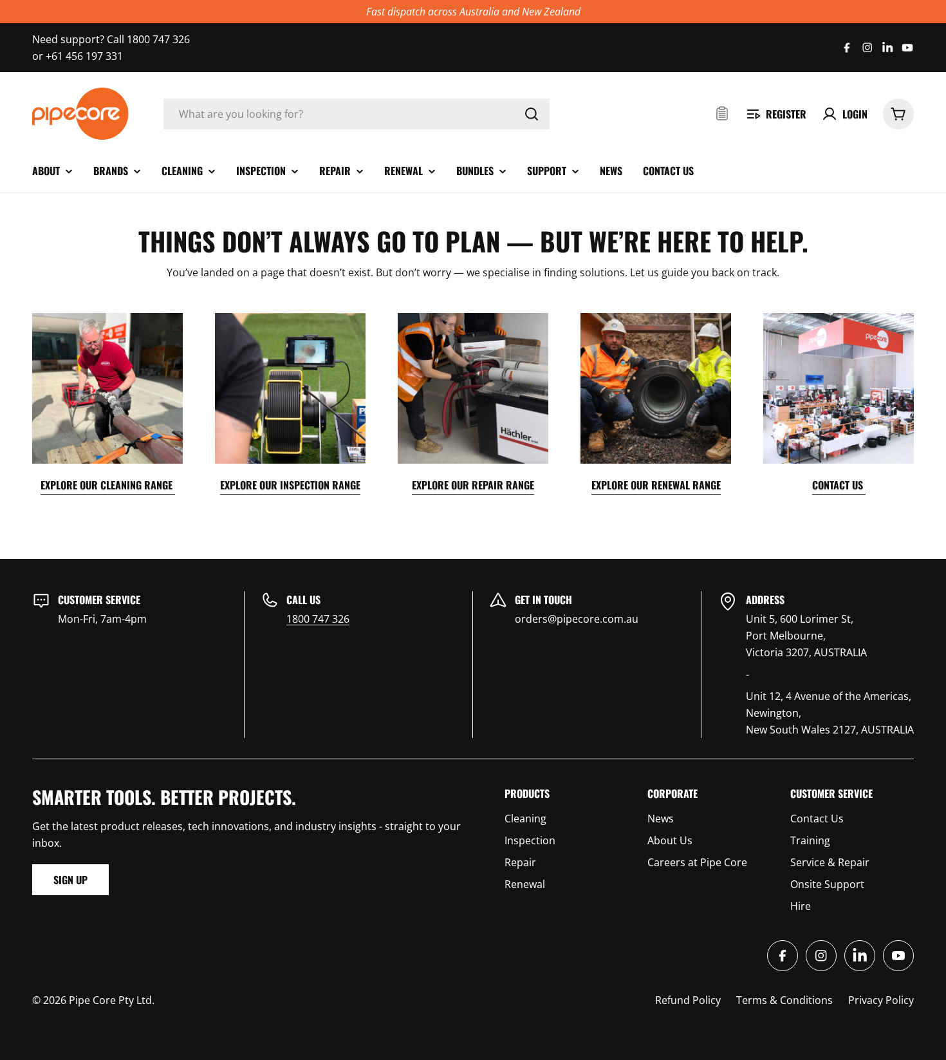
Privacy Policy (881, 1000)
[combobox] (356, 114)
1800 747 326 (317, 619)
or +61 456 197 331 (77, 56)
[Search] (531, 114)
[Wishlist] (722, 114)
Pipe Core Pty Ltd (110, 1000)
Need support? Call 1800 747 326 (111, 39)
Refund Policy (688, 1000)
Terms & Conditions (784, 1000)
